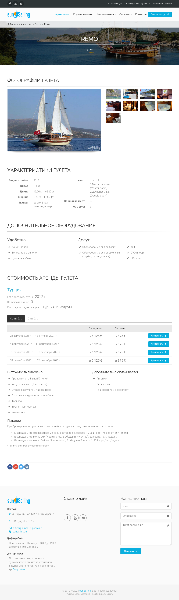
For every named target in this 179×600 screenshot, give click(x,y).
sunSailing (85, 590)
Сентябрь (16, 318)
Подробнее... (20, 569)
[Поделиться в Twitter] (21, 466)
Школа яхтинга (105, 14)
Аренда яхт (62, 14)
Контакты (141, 14)
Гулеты (38, 24)
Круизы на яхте (82, 14)
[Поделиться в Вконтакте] (26, 466)
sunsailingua (19, 531)
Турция (14, 289)
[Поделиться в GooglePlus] (15, 466)
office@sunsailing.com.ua (27, 528)
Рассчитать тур (158, 14)
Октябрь (33, 318)
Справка (124, 14)
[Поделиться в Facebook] (10, 466)
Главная (14, 24)
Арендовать (157, 336)
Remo (46, 24)
